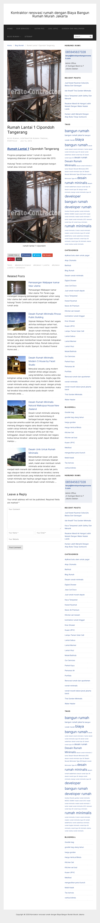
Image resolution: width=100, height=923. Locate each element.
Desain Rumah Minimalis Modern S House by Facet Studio (42, 361)
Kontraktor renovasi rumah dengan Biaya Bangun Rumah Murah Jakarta (50, 14)
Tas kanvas (69, 463)
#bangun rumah (23, 265)
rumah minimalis (78, 226)
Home (10, 29)
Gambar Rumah (69, 211)
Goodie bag (69, 412)
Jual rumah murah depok (75, 291)
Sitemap (28, 36)
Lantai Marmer (70, 341)
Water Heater (70, 400)
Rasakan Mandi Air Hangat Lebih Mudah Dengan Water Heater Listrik (78, 106)
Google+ (48, 255)
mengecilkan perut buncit (75, 453)
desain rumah (80, 157)
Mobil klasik (69, 458)
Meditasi (68, 447)
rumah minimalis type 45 (77, 233)
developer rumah (78, 207)
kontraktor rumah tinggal (34, 138)
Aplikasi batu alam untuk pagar (77, 255)
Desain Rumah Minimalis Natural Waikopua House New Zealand (44, 405)
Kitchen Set (69, 432)
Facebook (26, 255)
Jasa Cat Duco (70, 286)
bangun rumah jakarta (74, 135)
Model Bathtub (70, 351)
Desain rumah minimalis (74, 275)
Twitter (37, 255)
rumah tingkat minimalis (72, 238)
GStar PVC (39, 29)
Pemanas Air (70, 366)
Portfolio (12, 141)
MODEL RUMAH (69, 214)
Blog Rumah (13, 36)
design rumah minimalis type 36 (81, 192)
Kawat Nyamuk (71, 301)
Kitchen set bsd (71, 437)
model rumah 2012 (80, 214)
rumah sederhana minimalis (80, 236)
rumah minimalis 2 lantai (72, 230)
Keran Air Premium (72, 306)
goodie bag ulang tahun (74, 417)
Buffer (19, 259)
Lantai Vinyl (69, 346)
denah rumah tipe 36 (78, 155)
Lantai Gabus (70, 336)
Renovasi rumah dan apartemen (77, 377)
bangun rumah (77, 131)
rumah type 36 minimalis (78, 241)
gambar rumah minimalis (82, 211)
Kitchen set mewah (72, 311)
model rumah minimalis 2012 (77, 219)
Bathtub (68, 265)
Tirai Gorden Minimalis (73, 394)
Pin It (12, 259)
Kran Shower (70, 321)
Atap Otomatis (70, 260)
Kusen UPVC (70, 326)
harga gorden (70, 422)
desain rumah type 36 (71, 189)
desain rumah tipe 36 (83, 187)
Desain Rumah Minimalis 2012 (79, 169)
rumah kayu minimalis (80, 222)
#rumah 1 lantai (41, 265)
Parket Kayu (70, 361)
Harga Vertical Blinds (73, 427)
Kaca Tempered (71, 296)
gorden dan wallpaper (73, 29)
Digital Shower (70, 280)
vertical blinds (70, 468)
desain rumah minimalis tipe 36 (74, 171)
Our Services (22, 29)
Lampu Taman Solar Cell (74, 331)
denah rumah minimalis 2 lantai (78, 149)
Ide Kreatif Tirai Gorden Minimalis (78, 91)
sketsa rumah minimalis (76, 244)
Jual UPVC (53, 29)
